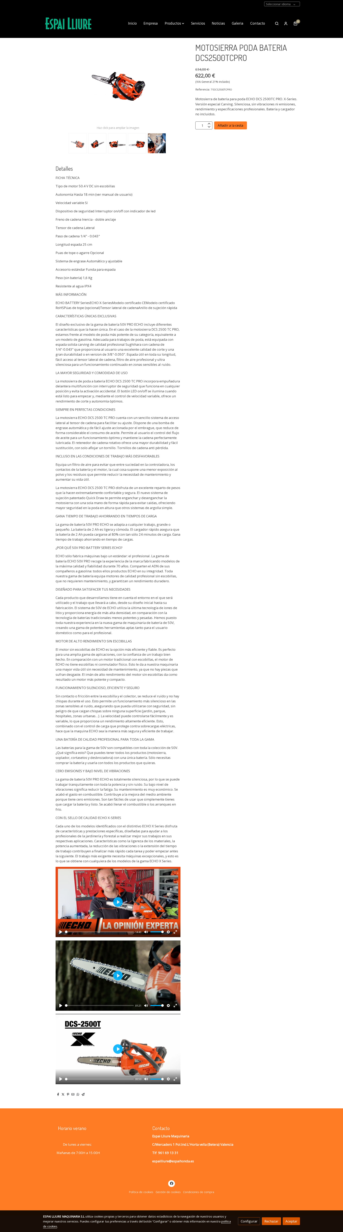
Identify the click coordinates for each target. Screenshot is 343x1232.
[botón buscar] (277, 23)
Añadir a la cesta (230, 125)
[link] (68, 23)
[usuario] (286, 23)
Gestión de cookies (168, 1192)
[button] (174, 23)
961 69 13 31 (168, 1152)
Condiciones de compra (198, 1192)
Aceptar (291, 1221)
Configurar (249, 1221)
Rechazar (271, 1221)
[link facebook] (171, 1183)
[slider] (99, 932)
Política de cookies (141, 1192)
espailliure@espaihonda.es (173, 1161)
